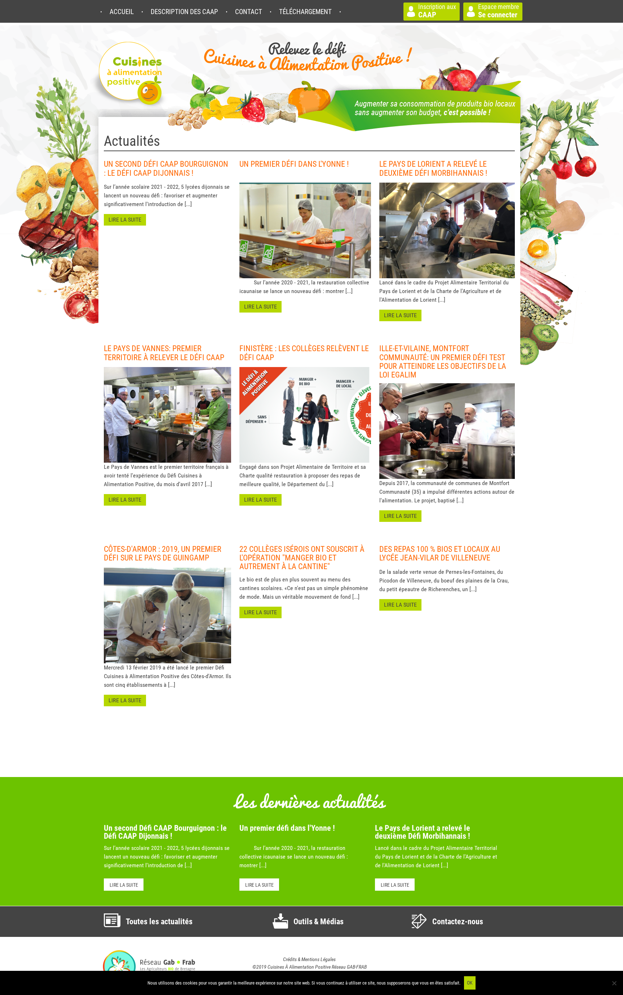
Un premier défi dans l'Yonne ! (287, 828)
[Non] (614, 983)
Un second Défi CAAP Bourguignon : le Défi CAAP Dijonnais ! (165, 832)
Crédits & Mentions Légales (309, 959)
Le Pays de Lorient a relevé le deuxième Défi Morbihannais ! (422, 832)
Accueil (122, 12)
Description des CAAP (184, 12)
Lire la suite (124, 885)
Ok (470, 983)
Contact (248, 12)
